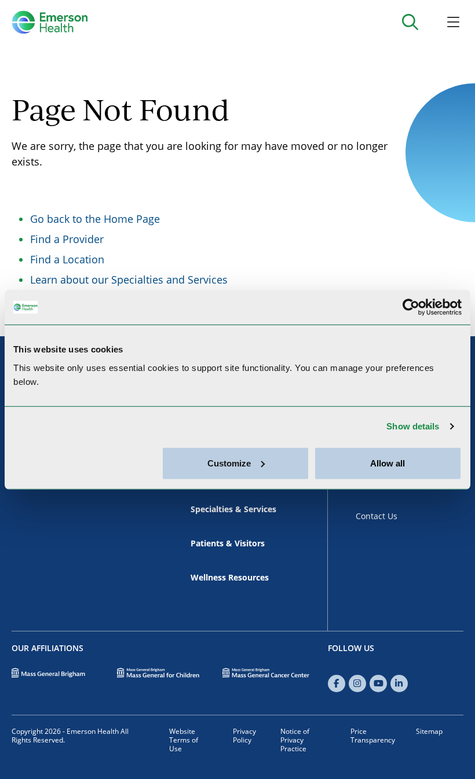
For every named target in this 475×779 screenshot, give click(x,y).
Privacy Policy (244, 735)
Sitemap (429, 731)
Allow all (387, 463)
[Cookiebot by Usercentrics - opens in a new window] (411, 307)
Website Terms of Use (183, 740)
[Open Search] (410, 21)
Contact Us (376, 515)
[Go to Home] (49, 22)
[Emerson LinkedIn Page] (399, 683)
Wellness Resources (230, 577)
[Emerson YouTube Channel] (378, 683)
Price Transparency (372, 735)
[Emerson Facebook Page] (336, 683)
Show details (412, 426)
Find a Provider (67, 239)
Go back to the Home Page (95, 219)
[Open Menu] (453, 21)
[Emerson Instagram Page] (357, 683)
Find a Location (67, 259)
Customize (229, 463)
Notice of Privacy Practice (294, 740)
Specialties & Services (233, 509)
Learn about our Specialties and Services (129, 279)
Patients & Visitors (228, 543)
